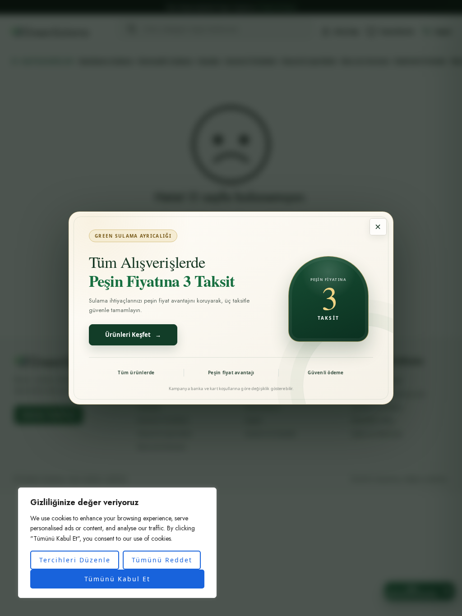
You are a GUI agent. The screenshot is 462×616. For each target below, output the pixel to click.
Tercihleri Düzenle (75, 560)
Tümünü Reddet (162, 560)
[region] (117, 542)
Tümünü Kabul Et (117, 579)
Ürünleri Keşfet (133, 335)
